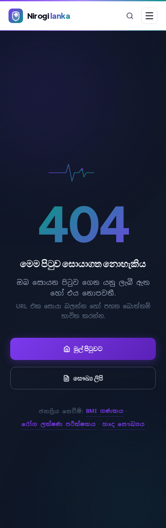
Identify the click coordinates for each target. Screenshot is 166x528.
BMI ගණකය (104, 411)
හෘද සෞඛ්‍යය (123, 424)
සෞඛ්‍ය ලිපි (88, 378)
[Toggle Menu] (149, 16)
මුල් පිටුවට (88, 348)
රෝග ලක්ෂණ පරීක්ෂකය (58, 424)
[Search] (129, 15)
